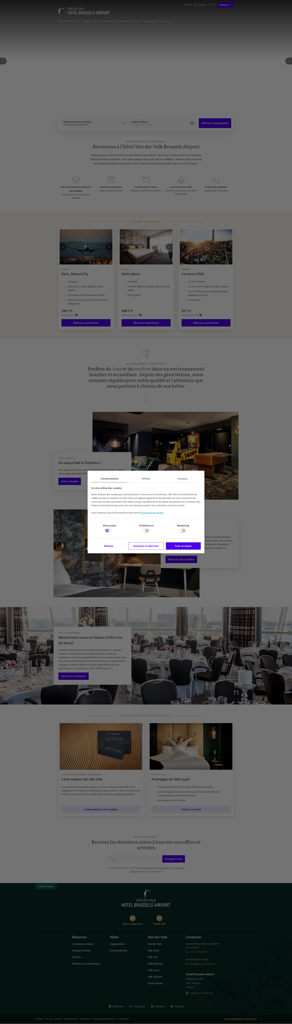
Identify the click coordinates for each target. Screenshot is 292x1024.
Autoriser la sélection (146, 546)
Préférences (146, 525)
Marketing (183, 525)
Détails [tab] (146, 478)
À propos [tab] (182, 478)
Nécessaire (109, 525)
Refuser (108, 546)
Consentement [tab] (109, 478)
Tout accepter (183, 546)
